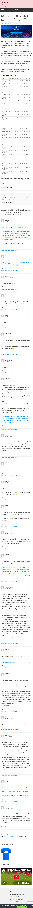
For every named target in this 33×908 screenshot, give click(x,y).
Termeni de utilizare (16, 897)
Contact (17, 901)
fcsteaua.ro (21, 891)
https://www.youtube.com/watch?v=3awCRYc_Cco (16, 662)
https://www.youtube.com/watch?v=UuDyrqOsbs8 (16, 791)
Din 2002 (21, 894)
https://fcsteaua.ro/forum (9, 6)
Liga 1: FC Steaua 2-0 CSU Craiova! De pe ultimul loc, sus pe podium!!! (9, 200)
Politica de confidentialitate (16, 899)
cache (28, 197)
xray (5, 23)
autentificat (12, 836)
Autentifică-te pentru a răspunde (10, 250)
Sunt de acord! (22, 906)
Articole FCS (10, 187)
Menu (16, 9)
